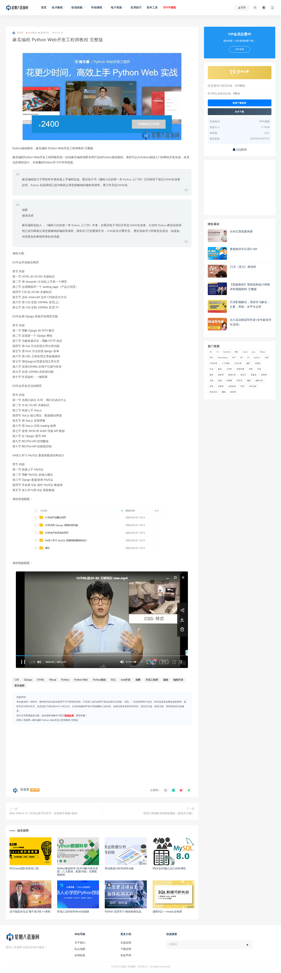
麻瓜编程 (19, 685)
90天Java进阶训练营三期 (24, 868)
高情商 (233, 392)
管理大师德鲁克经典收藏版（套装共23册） (168, 813)
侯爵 (138, 680)
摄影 (211, 375)
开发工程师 (152, 680)
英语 (242, 386)
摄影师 (221, 375)
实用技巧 (136, 7)
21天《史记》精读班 (243, 266)
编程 (165, 680)
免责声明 (125, 955)
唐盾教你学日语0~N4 (243, 249)
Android (226, 352)
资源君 (24, 789)
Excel (245, 352)
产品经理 (213, 363)
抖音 (259, 369)
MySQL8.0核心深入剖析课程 (169, 868)
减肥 (248, 363)
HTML (40, 680)
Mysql (52, 680)
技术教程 (32, 33)
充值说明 (125, 943)
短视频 (229, 381)
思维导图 (240, 369)
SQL (113, 680)
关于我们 (80, 943)
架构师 (264, 375)
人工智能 (225, 363)
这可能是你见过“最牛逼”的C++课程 (30, 911)
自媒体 (221, 386)
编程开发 (44, 33)
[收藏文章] (166, 790)
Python (65, 680)
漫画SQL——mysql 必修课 (167, 911)
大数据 (257, 363)
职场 (211, 386)
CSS (17, 680)
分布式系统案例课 (241, 231)
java (253, 352)
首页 (43, 7)
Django (28, 680)
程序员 (239, 381)
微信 (220, 369)
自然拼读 (232, 386)
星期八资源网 (23, 720)
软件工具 (152, 7)
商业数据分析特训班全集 (119, 868)
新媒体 (254, 375)
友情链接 (80, 955)
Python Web (81, 680)
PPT (234, 358)
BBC (236, 352)
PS (248, 358)
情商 (251, 369)
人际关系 (238, 363)
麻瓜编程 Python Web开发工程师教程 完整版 (55, 720)
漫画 (220, 381)
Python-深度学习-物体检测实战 (123, 911)
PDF (211, 358)
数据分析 (232, 375)
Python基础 (99, 680)
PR (241, 358)
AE (211, 352)
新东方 (243, 375)
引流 (211, 369)
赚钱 (224, 392)
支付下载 (239, 112)
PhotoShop (223, 358)
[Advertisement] (102, 755)
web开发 (125, 680)
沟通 (211, 381)
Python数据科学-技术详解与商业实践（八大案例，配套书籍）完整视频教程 (77, 871)
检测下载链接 (239, 103)
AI (217, 352)
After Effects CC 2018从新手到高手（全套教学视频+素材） (45, 813)
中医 (267, 358)
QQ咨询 (241, 149)
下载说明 (125, 949)
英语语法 (213, 392)
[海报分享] (189, 790)
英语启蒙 (253, 386)
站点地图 (80, 949)
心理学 (229, 369)
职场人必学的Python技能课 (73, 911)
